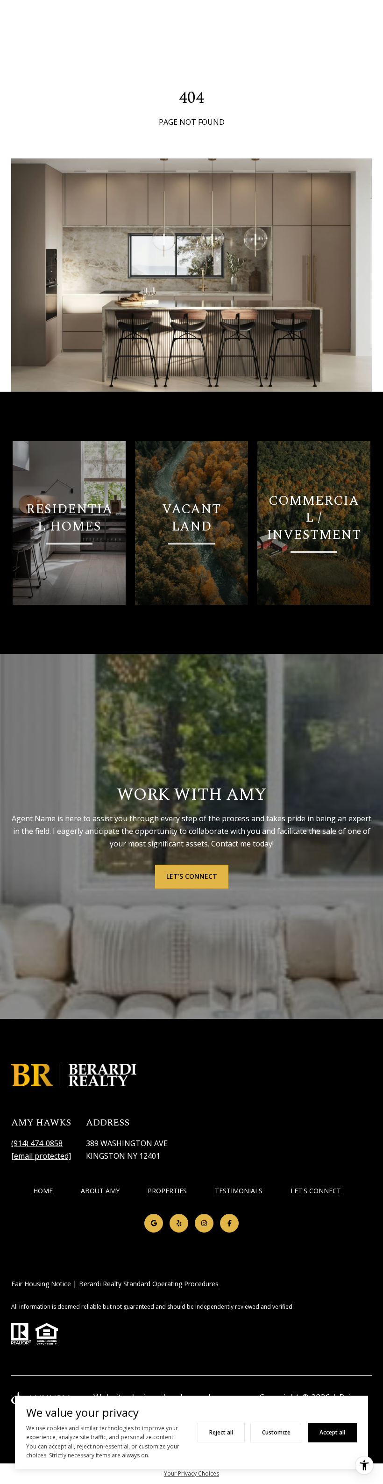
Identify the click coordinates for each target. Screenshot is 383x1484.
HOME (43, 1190)
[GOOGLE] (153, 1223)
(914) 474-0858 (37, 1143)
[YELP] (179, 1223)
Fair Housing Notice (41, 1283)
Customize (276, 1432)
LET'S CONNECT (316, 1191)
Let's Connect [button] (191, 876)
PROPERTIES (167, 1190)
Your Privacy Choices (191, 1473)
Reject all (221, 1432)
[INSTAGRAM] (204, 1223)
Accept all (332, 1432)
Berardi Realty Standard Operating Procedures (149, 1283)
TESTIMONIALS (238, 1190)
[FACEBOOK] (229, 1223)
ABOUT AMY (100, 1190)
